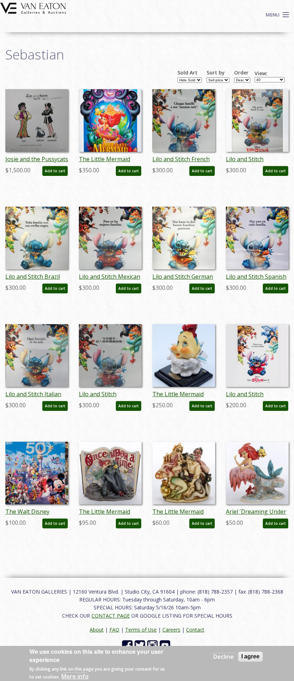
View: (261, 73)
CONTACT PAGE (110, 615)
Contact (195, 629)
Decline (223, 657)
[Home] (33, 7)
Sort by (216, 72)
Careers (171, 629)
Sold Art (187, 72)
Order (241, 72)
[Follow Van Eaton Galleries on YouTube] (166, 645)
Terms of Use (141, 629)
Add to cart (55, 170)
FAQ (114, 629)
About (97, 629)
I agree (250, 656)
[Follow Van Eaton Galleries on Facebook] (128, 645)
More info (75, 676)
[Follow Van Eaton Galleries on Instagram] (153, 645)
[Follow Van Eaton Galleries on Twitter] (140, 645)
